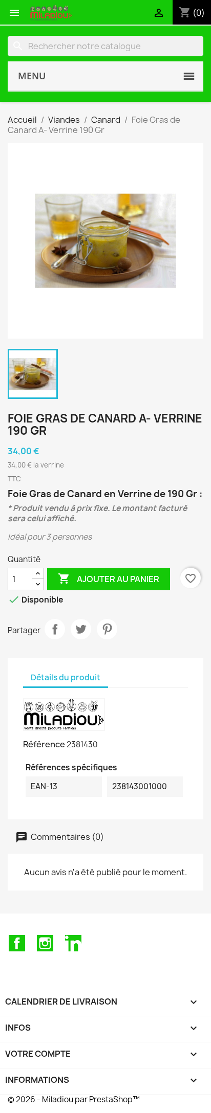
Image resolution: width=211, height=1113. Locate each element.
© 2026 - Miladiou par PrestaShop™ (74, 1099)
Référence (44, 744)
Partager (55, 629)
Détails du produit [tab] (65, 677)
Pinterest (107, 629)
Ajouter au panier (108, 578)
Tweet (81, 629)
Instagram (45, 943)
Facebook (17, 943)
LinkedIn (73, 943)
